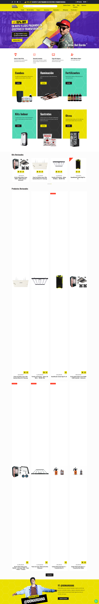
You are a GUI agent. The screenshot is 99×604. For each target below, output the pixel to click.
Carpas (38, 10)
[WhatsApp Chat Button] (96, 601)
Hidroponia (65, 10)
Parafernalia (74, 10)
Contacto (75, 7)
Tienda (22, 10)
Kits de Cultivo (30, 10)
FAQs (74, 5)
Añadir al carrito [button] (19, 172)
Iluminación (56, 10)
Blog (78, 5)
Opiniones (84, 5)
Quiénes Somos (66, 5)
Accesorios (46, 10)
